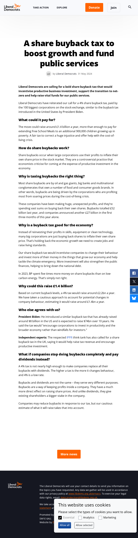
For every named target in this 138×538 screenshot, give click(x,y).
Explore (62, 7)
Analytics (88, 517)
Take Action (41, 7)
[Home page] (12, 7)
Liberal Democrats (66, 73)
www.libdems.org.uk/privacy (84, 493)
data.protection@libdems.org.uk (79, 497)
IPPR (69, 337)
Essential (68, 517)
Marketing (109, 517)
